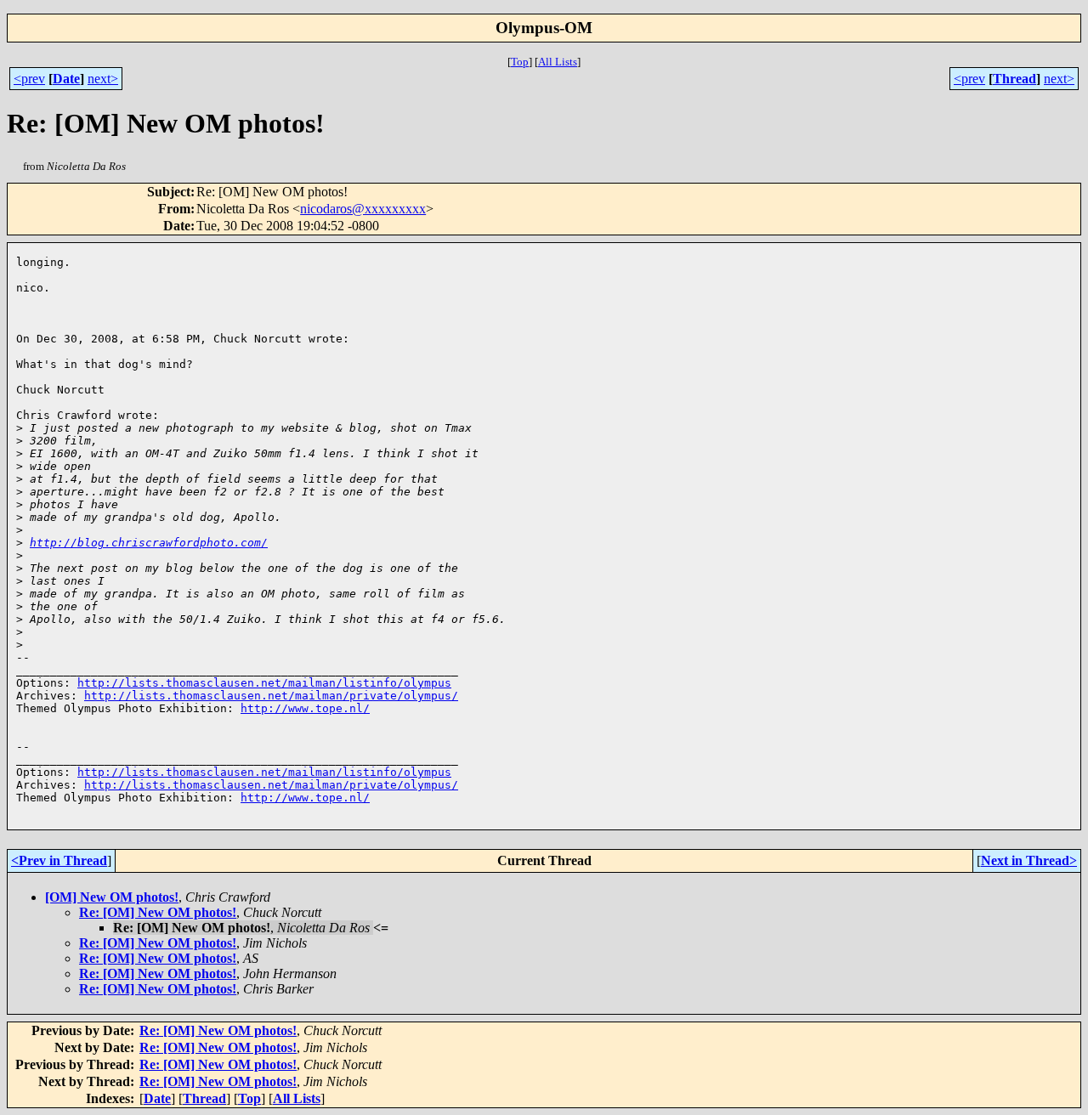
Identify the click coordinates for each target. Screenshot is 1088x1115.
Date (66, 78)
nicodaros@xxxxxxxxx (363, 208)
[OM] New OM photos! (111, 897)
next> (103, 78)
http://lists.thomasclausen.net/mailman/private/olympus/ (271, 695)
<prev (29, 78)
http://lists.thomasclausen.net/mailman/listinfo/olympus (264, 682)
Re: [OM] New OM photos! (157, 912)
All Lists (557, 61)
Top (520, 61)
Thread (1014, 78)
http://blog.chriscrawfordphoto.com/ (149, 542)
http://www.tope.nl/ (305, 708)
